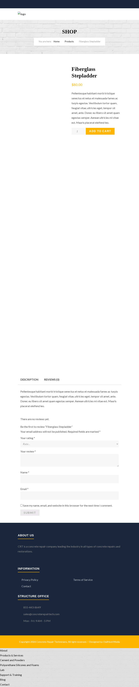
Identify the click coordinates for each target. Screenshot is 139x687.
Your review (28, 451)
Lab (2, 669)
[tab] (29, 379)
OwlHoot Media (111, 641)
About (3, 650)
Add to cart (100, 131)
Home (56, 41)
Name (24, 472)
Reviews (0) (51, 379)
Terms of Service (83, 579)
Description (29, 379)
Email (24, 488)
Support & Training (11, 674)
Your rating (27, 438)
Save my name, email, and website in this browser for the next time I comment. (67, 505)
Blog (3, 679)
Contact (26, 586)
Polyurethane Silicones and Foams (19, 665)
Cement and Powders (12, 660)
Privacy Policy (30, 579)
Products (69, 41)
